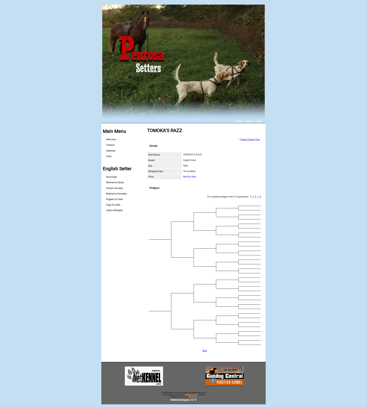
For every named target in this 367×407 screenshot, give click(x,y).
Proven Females (114, 188)
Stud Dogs (111, 177)
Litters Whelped (114, 210)
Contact (249, 121)
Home (238, 121)
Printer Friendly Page (250, 139)
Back (204, 350)
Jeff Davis (192, 397)
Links (259, 121)
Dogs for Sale (113, 205)
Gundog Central (191, 395)
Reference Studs (115, 182)
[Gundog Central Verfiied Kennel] (224, 385)
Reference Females (116, 193)
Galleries (110, 150)
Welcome (111, 139)
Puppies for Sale (114, 199)
